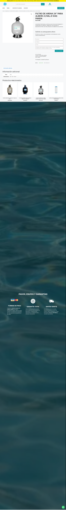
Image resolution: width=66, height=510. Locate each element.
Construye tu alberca (17, 8)
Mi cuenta (26, 8)
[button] (31, 14)
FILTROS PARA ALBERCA (14, 11)
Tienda (8, 8)
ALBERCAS (7, 11)
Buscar (42, 4)
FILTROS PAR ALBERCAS (42, 56)
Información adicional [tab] (7, 68)
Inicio (4, 8)
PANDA (39, 57)
